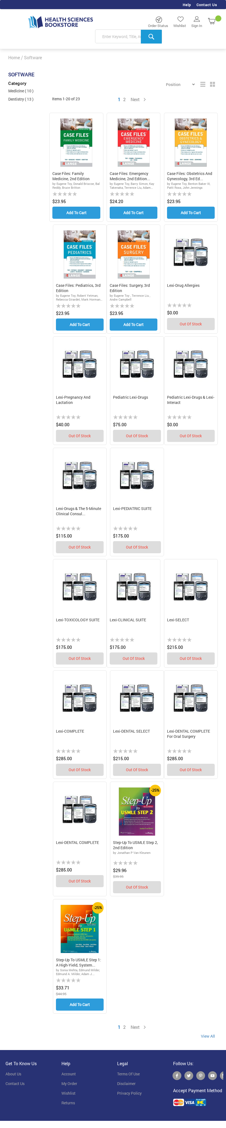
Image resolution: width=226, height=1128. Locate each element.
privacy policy (129, 1093)
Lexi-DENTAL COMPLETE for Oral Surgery (188, 733)
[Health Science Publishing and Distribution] (60, 22)
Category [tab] (17, 83)
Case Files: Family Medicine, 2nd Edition (71, 176)
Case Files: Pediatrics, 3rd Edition (78, 288)
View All (208, 1036)
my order (69, 1083)
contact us (15, 1083)
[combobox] (128, 37)
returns (68, 1102)
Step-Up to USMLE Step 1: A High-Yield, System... (78, 962)
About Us (13, 1074)
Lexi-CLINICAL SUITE (128, 619)
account (68, 1074)
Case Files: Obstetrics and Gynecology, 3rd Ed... (189, 176)
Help (187, 4)
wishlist (68, 1093)
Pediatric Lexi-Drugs (130, 397)
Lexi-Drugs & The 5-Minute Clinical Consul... (78, 511)
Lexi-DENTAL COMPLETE (77, 842)
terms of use (128, 1074)
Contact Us (207, 4)
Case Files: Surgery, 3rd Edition (130, 288)
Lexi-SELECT (178, 619)
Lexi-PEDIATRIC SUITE (132, 508)
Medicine (21, 90)
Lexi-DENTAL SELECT (131, 731)
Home (14, 57)
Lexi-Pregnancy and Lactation (73, 400)
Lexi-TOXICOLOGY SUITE (77, 619)
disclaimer (126, 1083)
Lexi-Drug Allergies (183, 285)
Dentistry (21, 99)
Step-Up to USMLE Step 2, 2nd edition (135, 845)
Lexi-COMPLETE (70, 731)
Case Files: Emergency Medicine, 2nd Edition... (130, 176)
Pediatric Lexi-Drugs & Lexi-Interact (190, 400)
